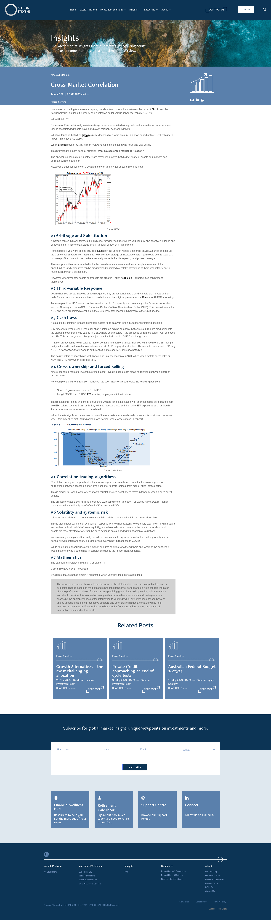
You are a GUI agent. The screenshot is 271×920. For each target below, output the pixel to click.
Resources (149, 10)
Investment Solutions (111, 10)
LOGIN (246, 9)
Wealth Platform (88, 10)
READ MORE (95, 689)
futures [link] (101, 250)
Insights (133, 10)
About (165, 10)
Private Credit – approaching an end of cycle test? (133, 671)
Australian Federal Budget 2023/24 (192, 669)
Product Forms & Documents (173, 871)
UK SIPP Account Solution (90, 884)
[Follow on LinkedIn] (46, 854)
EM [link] (89, 394)
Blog (126, 872)
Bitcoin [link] (155, 109)
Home (73, 10)
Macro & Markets (60, 75)
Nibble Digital (221, 909)
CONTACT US (216, 9)
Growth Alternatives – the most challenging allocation (79, 671)
